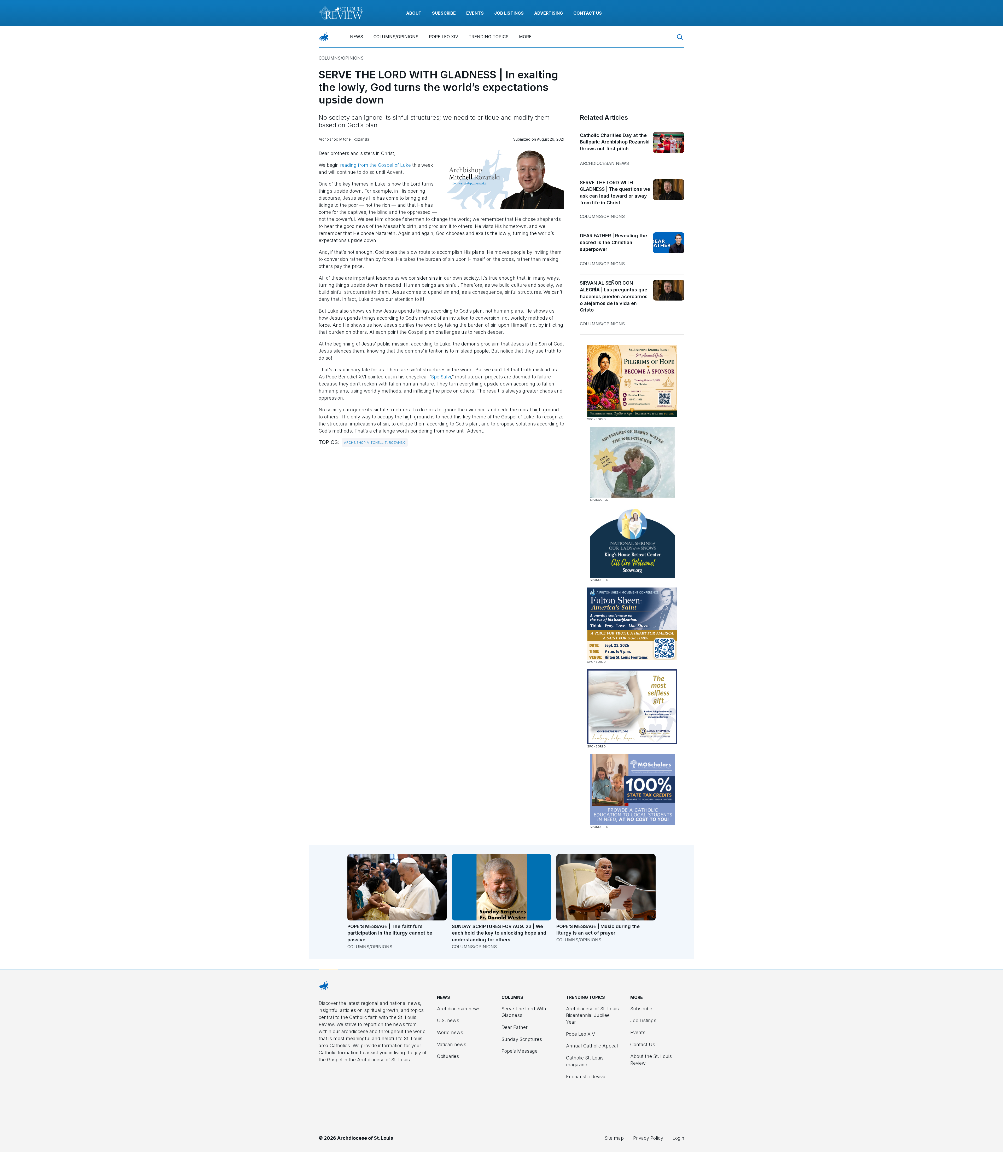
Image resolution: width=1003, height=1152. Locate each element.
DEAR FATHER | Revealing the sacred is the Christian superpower (613, 242)
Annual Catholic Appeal (592, 1046)
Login (678, 1138)
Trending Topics (489, 36)
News (356, 36)
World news (450, 1032)
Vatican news (451, 1044)
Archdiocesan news (604, 163)
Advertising (548, 13)
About (414, 13)
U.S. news (448, 1020)
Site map (614, 1138)
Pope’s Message (519, 1051)
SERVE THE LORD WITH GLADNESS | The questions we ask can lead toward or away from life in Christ (615, 192)
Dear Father (514, 1027)
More (525, 36)
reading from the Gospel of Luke (375, 165)
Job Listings (509, 13)
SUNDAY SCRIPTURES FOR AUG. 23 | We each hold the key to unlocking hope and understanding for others (499, 933)
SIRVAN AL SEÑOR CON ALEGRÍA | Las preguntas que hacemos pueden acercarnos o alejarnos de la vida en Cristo (614, 296)
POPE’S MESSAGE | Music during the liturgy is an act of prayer (598, 930)
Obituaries (448, 1056)
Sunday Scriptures (521, 1039)
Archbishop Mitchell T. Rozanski (375, 442)
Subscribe (444, 13)
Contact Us (587, 13)
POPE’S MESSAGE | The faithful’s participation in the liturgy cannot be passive (389, 933)
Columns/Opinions (396, 36)
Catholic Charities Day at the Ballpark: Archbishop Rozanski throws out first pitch (615, 142)
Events (475, 13)
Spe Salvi (441, 376)
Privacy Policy (648, 1138)
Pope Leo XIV (443, 36)
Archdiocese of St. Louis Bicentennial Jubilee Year (592, 1015)
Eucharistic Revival (586, 1076)
